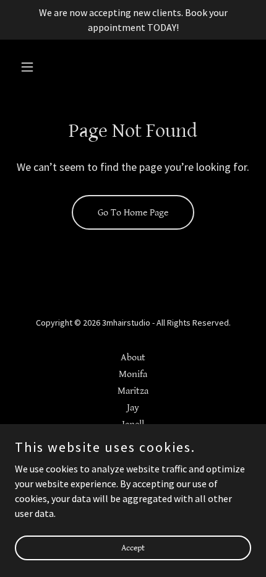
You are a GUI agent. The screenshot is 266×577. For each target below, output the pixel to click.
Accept (133, 547)
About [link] (133, 357)
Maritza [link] (133, 391)
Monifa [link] (133, 374)
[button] (32, 66)
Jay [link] (133, 408)
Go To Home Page (133, 213)
